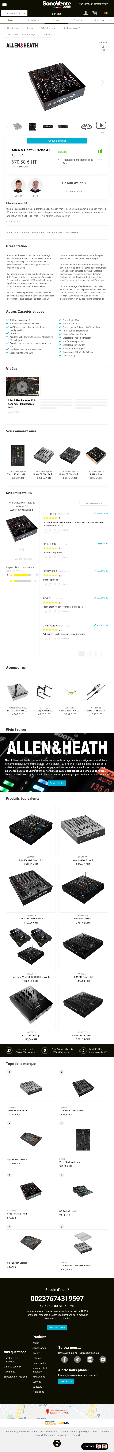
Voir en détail (31, 859)
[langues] (105, 13)
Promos (75, 1435)
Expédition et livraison (15, 1376)
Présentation (38, 232)
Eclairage (78, 20)
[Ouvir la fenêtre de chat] (95, 1446)
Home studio (100, 20)
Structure (37, 1386)
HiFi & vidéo (39, 1376)
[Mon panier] (93, 13)
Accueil (11, 20)
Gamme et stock (12, 1366)
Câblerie (37, 1381)
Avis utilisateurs (55, 232)
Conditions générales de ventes (21, 1431)
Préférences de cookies (56, 1435)
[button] (102, 82)
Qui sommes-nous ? (50, 1431)
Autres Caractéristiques (18, 232)
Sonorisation (33, 20)
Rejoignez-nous (89, 1431)
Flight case (38, 1391)
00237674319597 (57, 1298)
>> (105, 653)
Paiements (9, 1371)
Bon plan (56, 13)
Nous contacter (71, 1431)
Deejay (56, 20)
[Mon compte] (86, 13)
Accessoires (72, 232)
